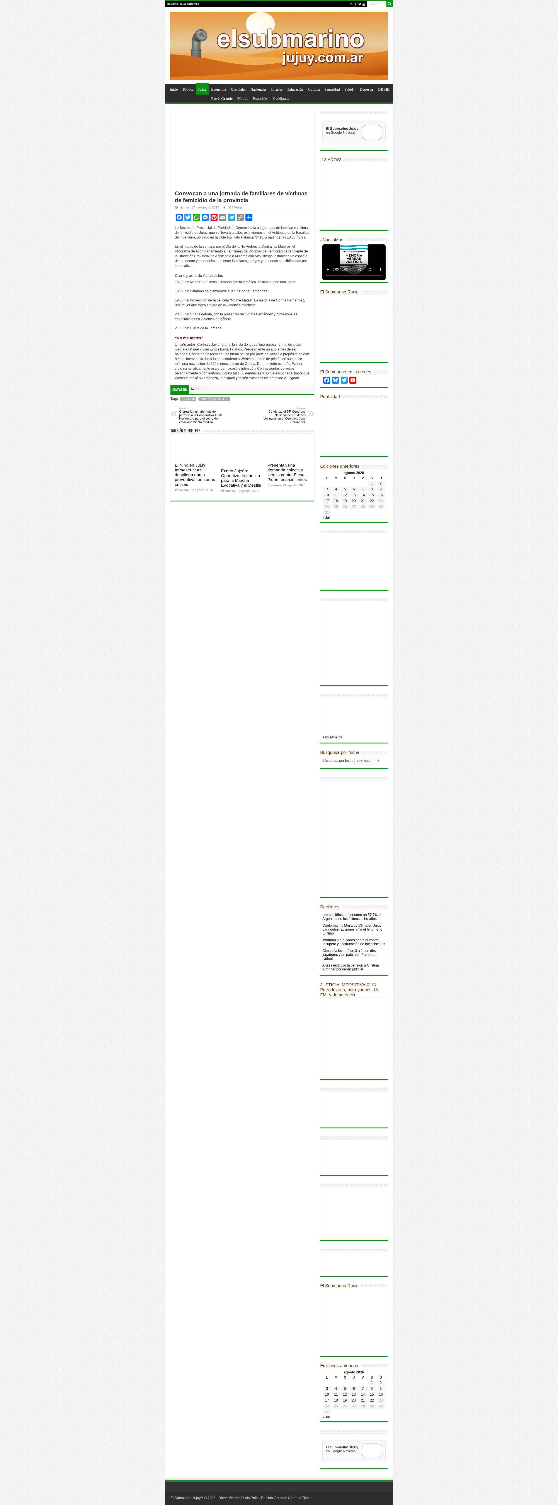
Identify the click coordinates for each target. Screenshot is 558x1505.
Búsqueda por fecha (338, 760)
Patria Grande (222, 98)
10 (327, 495)
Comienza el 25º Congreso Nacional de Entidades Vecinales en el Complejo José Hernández (285, 415)
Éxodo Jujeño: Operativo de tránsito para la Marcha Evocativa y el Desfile (241, 478)
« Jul (326, 518)
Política (188, 89)
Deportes (366, 89)
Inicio (174, 89)
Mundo (242, 98)
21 (363, 501)
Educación (295, 89)
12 (345, 495)
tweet (195, 389)
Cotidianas (281, 98)
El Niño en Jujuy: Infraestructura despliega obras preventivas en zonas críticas (195, 475)
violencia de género (214, 399)
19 (345, 501)
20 (354, 501)
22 (372, 501)
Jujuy (202, 89)
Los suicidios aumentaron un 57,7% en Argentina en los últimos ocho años (352, 917)
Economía (218, 89)
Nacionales (258, 89)
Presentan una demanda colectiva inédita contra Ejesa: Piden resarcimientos (287, 472)
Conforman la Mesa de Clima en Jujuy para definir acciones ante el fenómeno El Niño (352, 929)
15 (372, 495)
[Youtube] (363, 4)
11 (336, 495)
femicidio (188, 399)
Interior (277, 89)
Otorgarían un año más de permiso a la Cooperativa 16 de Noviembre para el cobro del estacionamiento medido (201, 415)
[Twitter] (359, 4)
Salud (349, 89)
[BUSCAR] (389, 4)
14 (363, 495)
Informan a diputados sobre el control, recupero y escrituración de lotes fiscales (353, 942)
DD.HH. (384, 89)
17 (327, 501)
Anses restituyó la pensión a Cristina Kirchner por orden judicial (350, 967)
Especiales (260, 98)
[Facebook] (355, 4)
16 (381, 495)
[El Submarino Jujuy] (279, 45)
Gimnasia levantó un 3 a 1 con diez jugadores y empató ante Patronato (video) (349, 954)
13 (354, 495)
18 (336, 501)
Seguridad (332, 89)
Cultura (314, 89)
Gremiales (238, 89)
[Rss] (351, 4)
